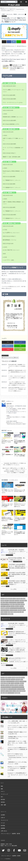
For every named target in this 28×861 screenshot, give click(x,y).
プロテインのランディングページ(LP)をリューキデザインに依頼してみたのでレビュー (17, 727)
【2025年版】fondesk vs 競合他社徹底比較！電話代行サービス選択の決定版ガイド (13, 583)
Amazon (2, 598)
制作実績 (3, 825)
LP (23, 608)
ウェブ (24, 610)
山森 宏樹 (8, 403)
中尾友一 (2, 602)
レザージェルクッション (5, 687)
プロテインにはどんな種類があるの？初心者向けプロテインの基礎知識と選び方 (17, 749)
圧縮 (9, 612)
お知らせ (3, 817)
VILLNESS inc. (8, 858)
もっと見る (13, 589)
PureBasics (17, 604)
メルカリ (17, 600)
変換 (12, 612)
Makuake (7, 608)
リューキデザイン (13, 610)
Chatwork (22, 600)
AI (21, 598)
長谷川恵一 (3, 689)
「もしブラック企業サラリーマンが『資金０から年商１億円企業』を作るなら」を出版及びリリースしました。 (16, 383)
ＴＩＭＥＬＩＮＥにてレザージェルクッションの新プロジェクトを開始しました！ (16, 377)
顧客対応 (10, 598)
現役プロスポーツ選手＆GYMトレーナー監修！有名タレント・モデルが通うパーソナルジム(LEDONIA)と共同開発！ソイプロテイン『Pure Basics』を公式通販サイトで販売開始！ (14, 470)
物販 (6, 598)
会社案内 (3, 814)
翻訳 (12, 614)
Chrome (12, 606)
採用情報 (3, 828)
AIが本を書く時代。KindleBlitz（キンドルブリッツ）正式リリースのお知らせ (16, 366)
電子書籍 (18, 598)
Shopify (16, 357)
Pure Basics (12, 600)
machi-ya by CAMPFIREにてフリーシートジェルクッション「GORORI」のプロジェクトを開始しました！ (17, 389)
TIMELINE (21, 685)
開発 (2, 786)
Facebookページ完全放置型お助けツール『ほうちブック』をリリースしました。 (17, 774)
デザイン (6, 600)
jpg (22, 612)
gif (18, 612)
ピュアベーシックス (5, 604)
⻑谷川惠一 (12, 604)
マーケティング (4, 794)
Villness (17, 606)
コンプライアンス (12, 602)
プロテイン (3, 606)
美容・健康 (3, 804)
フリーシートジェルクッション (16, 608)
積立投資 (3, 799)
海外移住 (3, 802)
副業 (24, 598)
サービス (3, 822)
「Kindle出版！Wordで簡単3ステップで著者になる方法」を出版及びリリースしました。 (14, 464)
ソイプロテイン (20, 602)
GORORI (22, 604)
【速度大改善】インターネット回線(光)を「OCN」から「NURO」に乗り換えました (17, 743)
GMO (2, 612)
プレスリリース (5, 355)
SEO (2, 796)
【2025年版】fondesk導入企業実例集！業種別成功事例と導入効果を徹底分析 (13, 575)
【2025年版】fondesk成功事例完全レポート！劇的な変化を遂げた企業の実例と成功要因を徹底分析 (13, 567)
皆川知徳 (2, 608)
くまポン (8, 606)
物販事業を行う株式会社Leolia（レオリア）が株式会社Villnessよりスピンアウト (17, 372)
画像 (9, 614)
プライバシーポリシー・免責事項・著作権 (10, 833)
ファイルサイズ (4, 614)
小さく (5, 612)
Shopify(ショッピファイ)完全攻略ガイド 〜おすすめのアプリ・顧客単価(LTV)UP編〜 (17, 768)
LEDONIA (20, 610)
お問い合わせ (21, 2)
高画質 (15, 612)
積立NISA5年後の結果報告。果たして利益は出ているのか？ (16, 559)
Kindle (14, 598)
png (20, 612)
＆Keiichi (21, 606)
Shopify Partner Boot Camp (8, 357)
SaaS (25, 600)
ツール (7, 602)
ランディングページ (5, 610)
